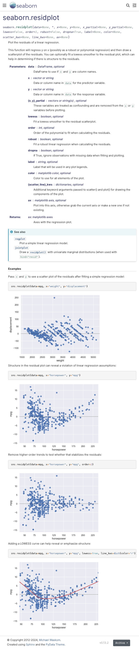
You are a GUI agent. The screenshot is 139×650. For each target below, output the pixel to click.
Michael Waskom (49, 640)
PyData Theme (55, 644)
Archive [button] (120, 643)
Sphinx (30, 644)
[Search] (128, 5)
